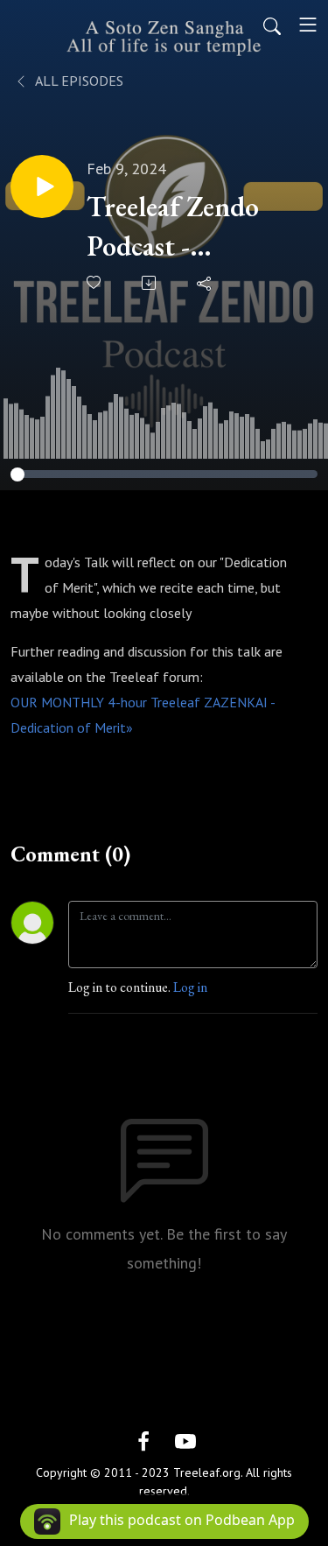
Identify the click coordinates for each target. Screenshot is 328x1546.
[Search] (272, 24)
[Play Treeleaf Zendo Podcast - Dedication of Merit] (41, 186)
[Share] (205, 282)
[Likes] (95, 282)
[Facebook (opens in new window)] (143, 1439)
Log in (190, 987)
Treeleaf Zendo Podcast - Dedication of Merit (173, 227)
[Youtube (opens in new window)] (185, 1439)
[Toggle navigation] (308, 24)
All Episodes (77, 80)
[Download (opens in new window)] (150, 283)
